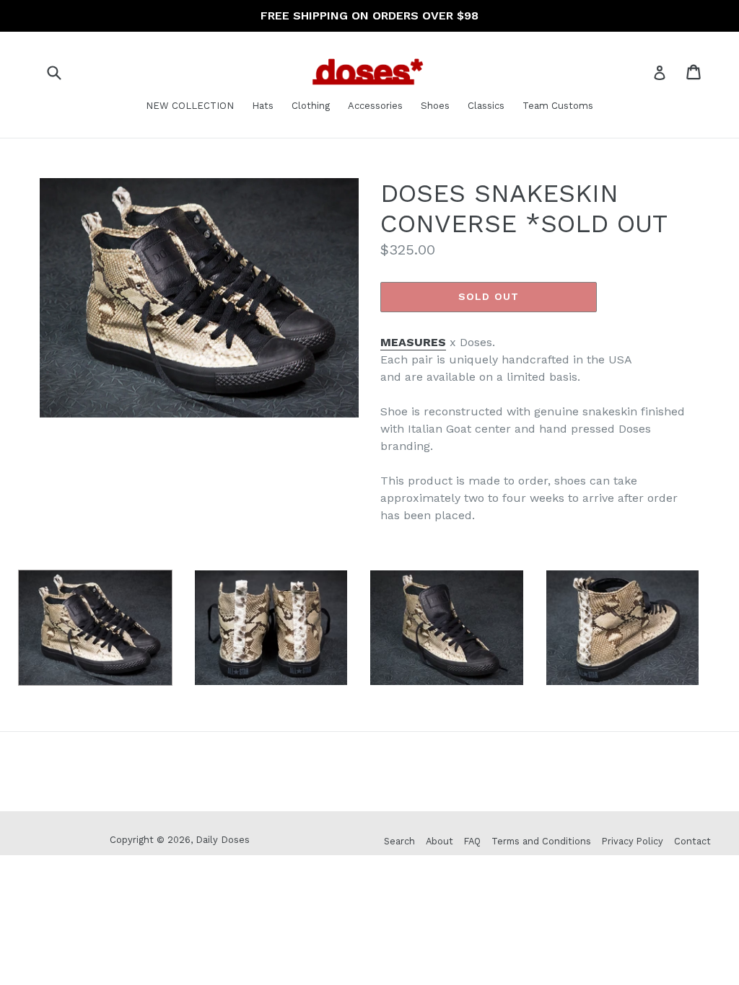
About (439, 841)
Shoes (435, 105)
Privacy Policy (632, 841)
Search (399, 841)
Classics (486, 105)
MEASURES (413, 342)
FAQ (472, 841)
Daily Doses (223, 839)
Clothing (311, 105)
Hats (263, 105)
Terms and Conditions (541, 841)
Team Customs (557, 105)
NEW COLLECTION (190, 105)
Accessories (375, 105)
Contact (692, 841)
